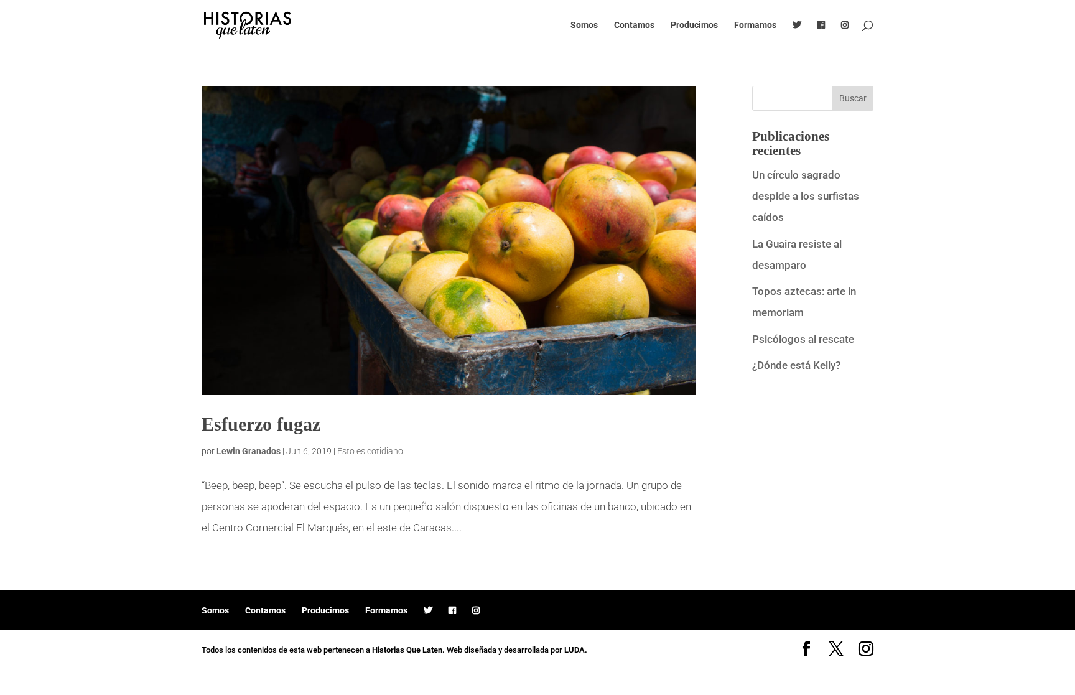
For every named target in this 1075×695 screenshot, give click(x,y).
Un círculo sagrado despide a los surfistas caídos (805, 196)
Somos (584, 25)
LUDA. (575, 650)
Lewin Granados (248, 451)
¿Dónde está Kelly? (796, 365)
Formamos (755, 25)
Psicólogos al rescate (803, 339)
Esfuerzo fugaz (261, 424)
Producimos (694, 25)
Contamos (634, 25)
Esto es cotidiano (370, 451)
